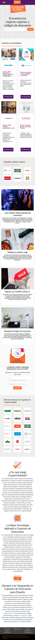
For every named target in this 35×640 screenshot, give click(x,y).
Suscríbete (17, 388)
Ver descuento (8, 96)
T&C (16, 384)
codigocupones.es (9, 613)
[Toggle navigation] (29, 2)
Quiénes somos (6, 637)
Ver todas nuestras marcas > (12, 165)
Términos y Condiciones (19, 637)
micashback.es (24, 615)
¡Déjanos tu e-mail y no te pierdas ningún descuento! (17, 373)
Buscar (30, 29)
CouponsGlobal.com (7, 635)
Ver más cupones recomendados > (11, 46)
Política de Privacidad (22, 384)
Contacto (12, 637)
